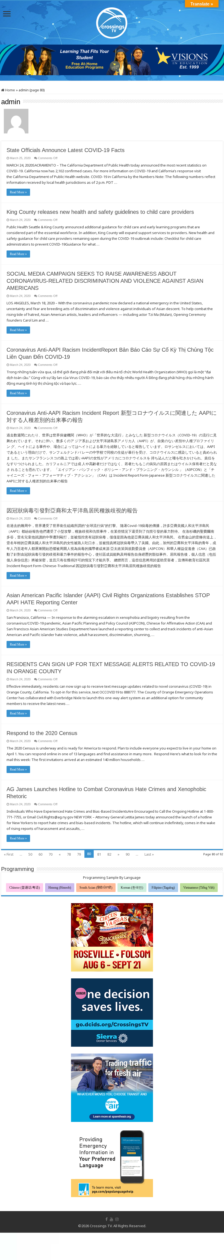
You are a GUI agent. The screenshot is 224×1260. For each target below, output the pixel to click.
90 (127, 854)
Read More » (18, 192)
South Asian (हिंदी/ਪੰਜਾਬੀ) (95, 887)
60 (40, 854)
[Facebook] (106, 1219)
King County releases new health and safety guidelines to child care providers (100, 212)
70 (50, 854)
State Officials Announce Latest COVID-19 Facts (66, 150)
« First (8, 854)
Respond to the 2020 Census (42, 733)
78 (69, 854)
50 (30, 854)
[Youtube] (111, 1219)
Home (9, 90)
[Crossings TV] (112, 21)
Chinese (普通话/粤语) (24, 887)
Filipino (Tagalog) (163, 887)
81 (99, 854)
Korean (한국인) (132, 887)
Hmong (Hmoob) (59, 887)
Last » (149, 854)
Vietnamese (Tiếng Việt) (198, 887)
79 (79, 854)
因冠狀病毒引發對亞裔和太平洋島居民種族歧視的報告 (72, 511)
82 (109, 854)
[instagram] (117, 1219)
